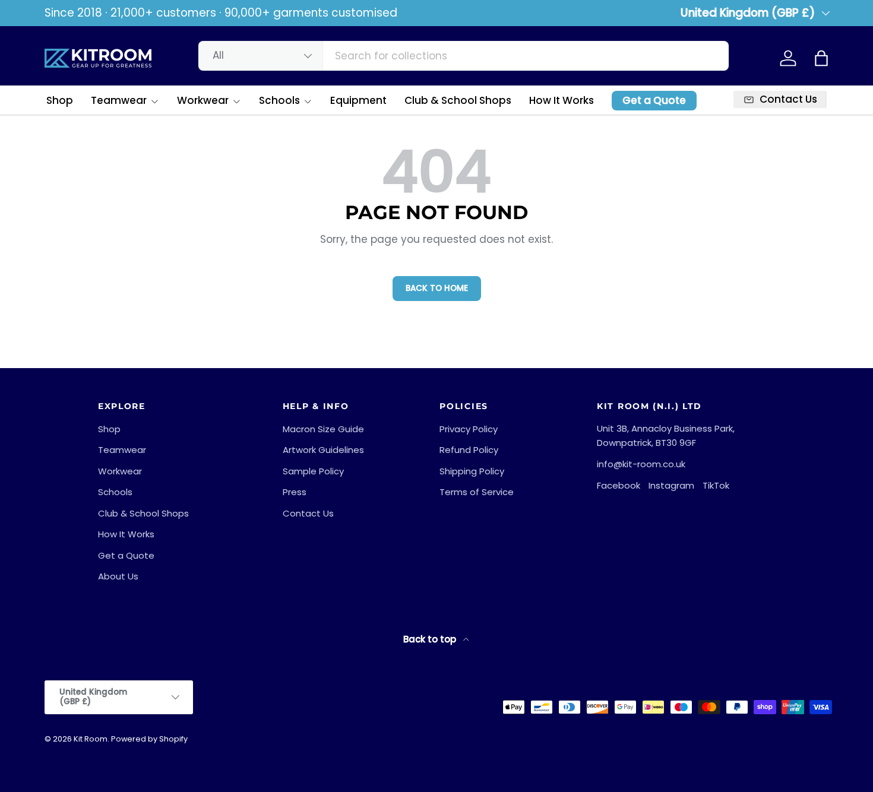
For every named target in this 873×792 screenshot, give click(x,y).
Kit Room (90, 739)
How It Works (561, 100)
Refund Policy (468, 449)
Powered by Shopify (149, 739)
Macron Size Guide (323, 429)
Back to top (430, 639)
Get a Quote (654, 100)
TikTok (716, 485)
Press (294, 492)
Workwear (203, 100)
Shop (59, 100)
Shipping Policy (471, 471)
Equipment (358, 100)
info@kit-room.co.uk (641, 464)
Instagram (671, 485)
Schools (279, 100)
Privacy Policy (468, 429)
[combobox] (463, 56)
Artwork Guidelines (323, 449)
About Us (118, 576)
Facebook (618, 485)
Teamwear (119, 100)
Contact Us (308, 513)
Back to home (437, 288)
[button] (821, 58)
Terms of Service (476, 492)
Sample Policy (313, 471)
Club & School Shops (457, 100)
